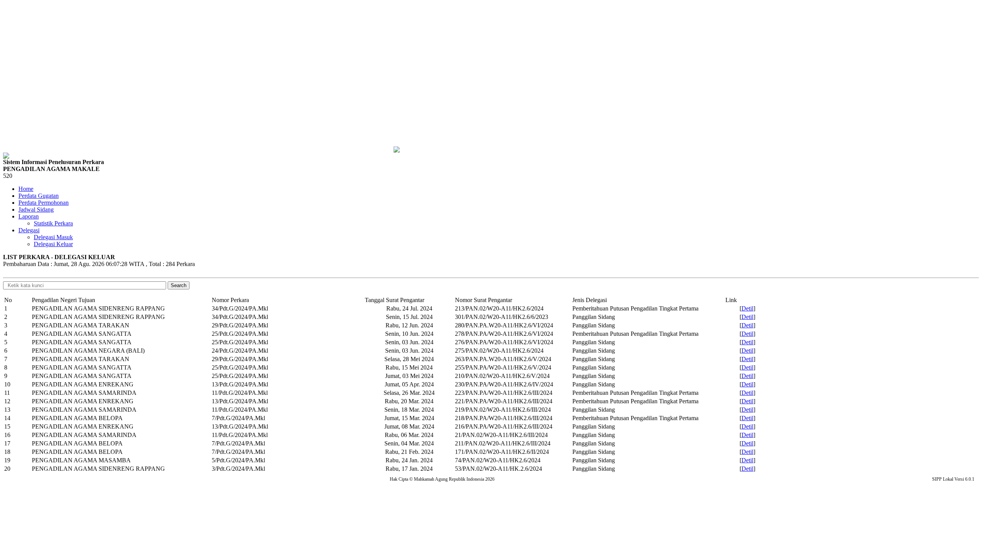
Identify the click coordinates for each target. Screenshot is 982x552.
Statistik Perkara (53, 223)
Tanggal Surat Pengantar (394, 300)
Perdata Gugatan (38, 195)
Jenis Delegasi (589, 300)
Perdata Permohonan (43, 202)
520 (7, 175)
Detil (747, 308)
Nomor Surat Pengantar (483, 300)
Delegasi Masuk (53, 237)
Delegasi (29, 230)
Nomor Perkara (230, 300)
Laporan (28, 216)
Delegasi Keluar (53, 244)
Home (25, 189)
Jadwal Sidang (36, 209)
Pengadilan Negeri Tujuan (63, 300)
